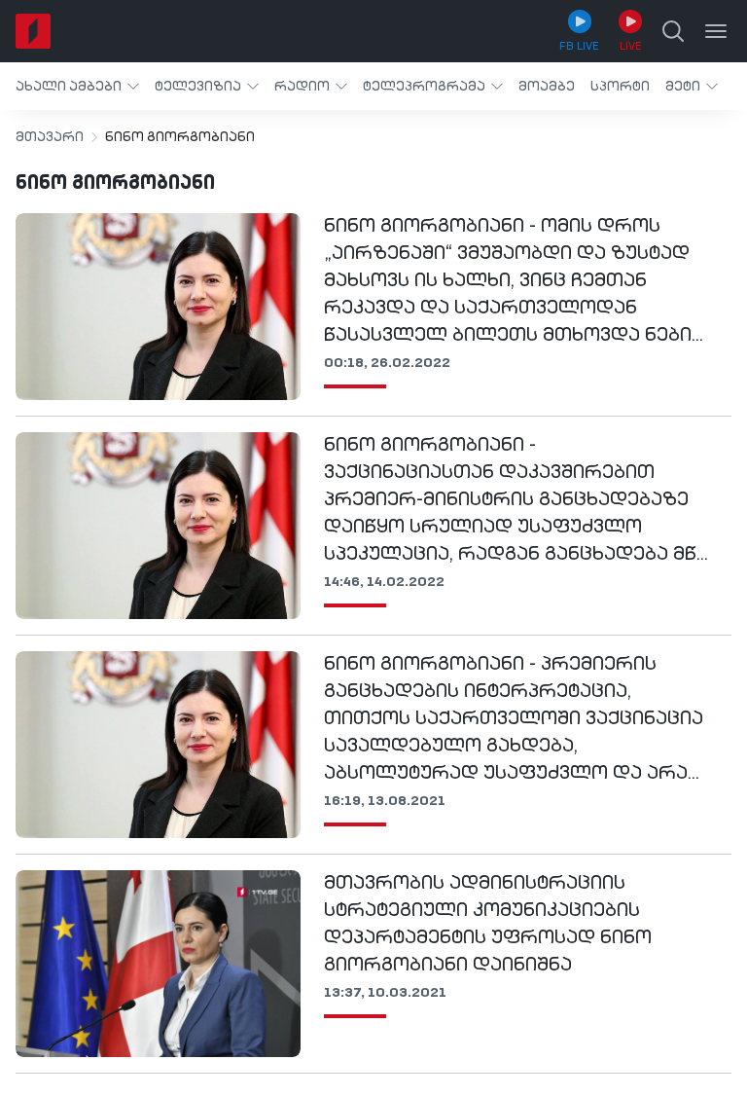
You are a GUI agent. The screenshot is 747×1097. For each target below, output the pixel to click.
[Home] (33, 31)
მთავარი (50, 137)
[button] (77, 86)
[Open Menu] (715, 31)
